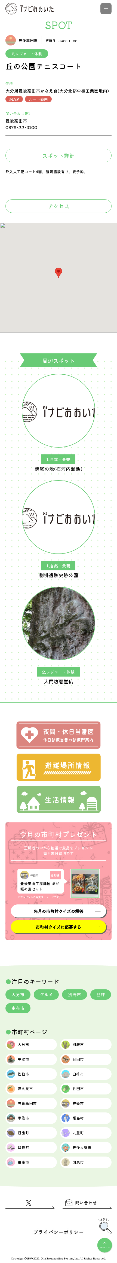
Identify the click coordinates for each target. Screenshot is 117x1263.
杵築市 (78, 1103)
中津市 (23, 1059)
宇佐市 (23, 1118)
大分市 (17, 994)
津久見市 (25, 1088)
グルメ (46, 994)
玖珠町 (23, 1147)
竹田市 (78, 1088)
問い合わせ (86, 1202)
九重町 (78, 1132)
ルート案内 (38, 99)
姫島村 (78, 1118)
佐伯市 (23, 1074)
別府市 (74, 994)
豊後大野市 (81, 1147)
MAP (14, 99)
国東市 (78, 1162)
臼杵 (100, 994)
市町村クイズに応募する (58, 926)
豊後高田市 (27, 1103)
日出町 (23, 1132)
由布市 (17, 1008)
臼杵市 (78, 1074)
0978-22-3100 (21, 127)
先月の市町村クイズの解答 (58, 911)
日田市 (78, 1059)
